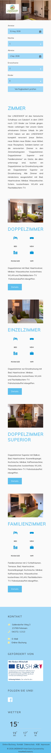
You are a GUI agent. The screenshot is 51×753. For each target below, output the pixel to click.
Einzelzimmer (24, 330)
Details (15, 287)
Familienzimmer (27, 524)
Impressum (45, 744)
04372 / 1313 (18, 631)
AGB (38, 744)
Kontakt (20, 744)
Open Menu (24, 8)
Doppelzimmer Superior (26, 437)
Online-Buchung (19, 642)
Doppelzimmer (26, 229)
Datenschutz (29, 744)
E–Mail (15, 638)
